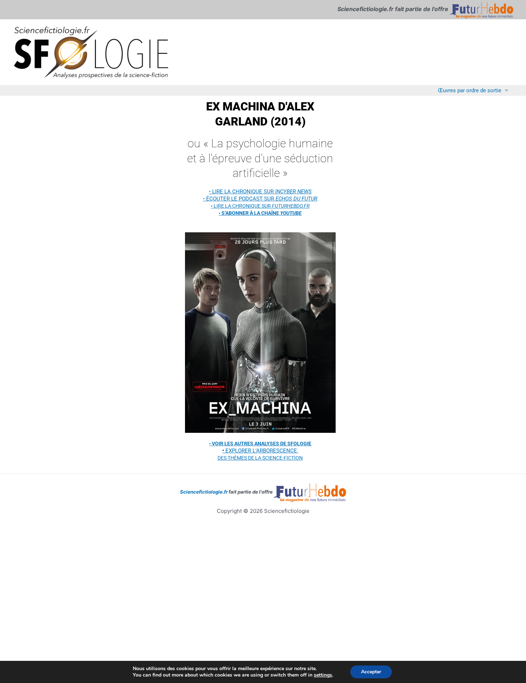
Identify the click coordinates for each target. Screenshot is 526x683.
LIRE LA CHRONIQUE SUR (260, 206)
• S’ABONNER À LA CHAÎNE (260, 213)
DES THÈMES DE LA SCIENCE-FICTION (260, 458)
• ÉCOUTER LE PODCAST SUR (260, 199)
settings (323, 675)
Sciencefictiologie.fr (204, 492)
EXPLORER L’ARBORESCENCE (260, 450)
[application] (504, 90)
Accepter (371, 671)
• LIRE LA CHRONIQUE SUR (260, 191)
